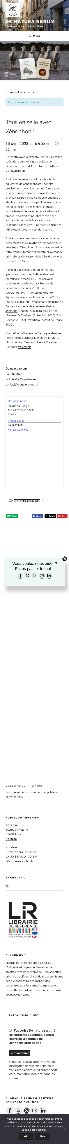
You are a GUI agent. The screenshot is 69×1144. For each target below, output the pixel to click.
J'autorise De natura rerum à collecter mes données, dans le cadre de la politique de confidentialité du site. (32, 1037)
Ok (26, 1136)
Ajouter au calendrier (27, 500)
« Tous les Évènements (20, 92)
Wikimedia (24, 347)
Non (42, 1136)
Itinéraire (11, 838)
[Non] (64, 1129)
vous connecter (30, 792)
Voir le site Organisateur (21, 379)
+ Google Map (16, 420)
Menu (36, 35)
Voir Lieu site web (18, 429)
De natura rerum (30, 21)
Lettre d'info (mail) (23, 1015)
